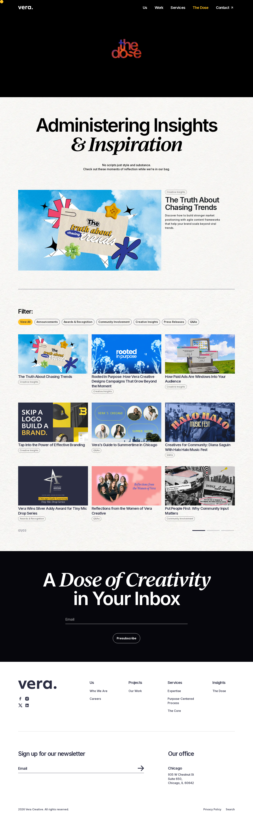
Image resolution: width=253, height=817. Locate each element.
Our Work (135, 691)
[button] (178, 9)
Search (230, 809)
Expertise (174, 691)
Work (159, 7)
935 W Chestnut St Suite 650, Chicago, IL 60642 (181, 779)
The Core (174, 711)
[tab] (25, 322)
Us (145, 7)
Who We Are (98, 691)
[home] (25, 7)
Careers (95, 699)
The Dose (201, 7)
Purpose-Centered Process (181, 701)
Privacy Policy (212, 809)
